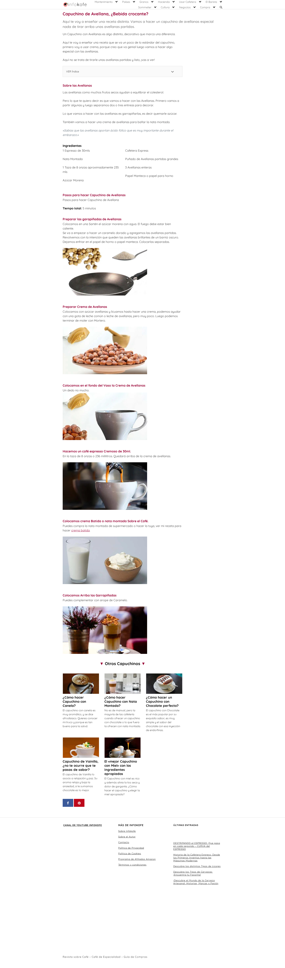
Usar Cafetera (187, 1)
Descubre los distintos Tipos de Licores (197, 866)
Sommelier (144, 7)
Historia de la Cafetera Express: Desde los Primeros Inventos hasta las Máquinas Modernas (196, 857)
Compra (205, 7)
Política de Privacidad (131, 847)
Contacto (123, 842)
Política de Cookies (129, 853)
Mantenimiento (104, 1)
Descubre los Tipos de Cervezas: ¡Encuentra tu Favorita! (193, 873)
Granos (144, 1)
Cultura (165, 7)
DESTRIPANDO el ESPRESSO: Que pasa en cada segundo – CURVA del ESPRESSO (196, 846)
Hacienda (164, 1)
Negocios (185, 7)
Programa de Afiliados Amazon (137, 859)
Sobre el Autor (127, 836)
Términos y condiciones (132, 864)
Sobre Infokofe (127, 831)
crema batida (80, 530)
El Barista (211, 1)
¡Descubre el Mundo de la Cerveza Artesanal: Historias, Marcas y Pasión (195, 882)
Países (126, 1)
